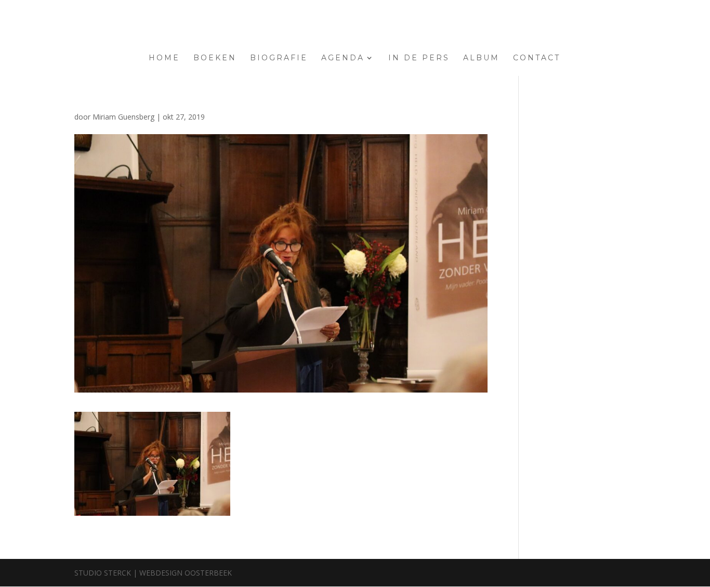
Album (481, 58)
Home (164, 58)
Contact (536, 58)
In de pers (419, 58)
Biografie (279, 58)
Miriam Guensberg (123, 117)
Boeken (214, 58)
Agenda (342, 58)
